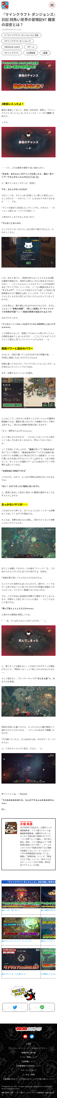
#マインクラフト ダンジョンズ (18, 41)
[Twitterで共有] (15, 1007)
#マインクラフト (12, 52)
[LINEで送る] (42, 1007)
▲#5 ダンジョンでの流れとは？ (14, 974)
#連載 (45, 52)
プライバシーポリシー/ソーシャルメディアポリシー (28, 1048)
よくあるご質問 (28, 1074)
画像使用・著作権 (28, 1052)
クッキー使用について (28, 1057)
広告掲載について (28, 1061)
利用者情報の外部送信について (28, 1065)
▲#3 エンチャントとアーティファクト (17, 941)
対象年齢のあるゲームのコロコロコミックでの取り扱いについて (28, 1079)
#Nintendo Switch (12, 46)
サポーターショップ (28, 1070)
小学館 (28, 1043)
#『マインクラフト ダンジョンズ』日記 (21, 35)
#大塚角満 (30, 52)
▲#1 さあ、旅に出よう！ (12, 910)
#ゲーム (30, 46)
